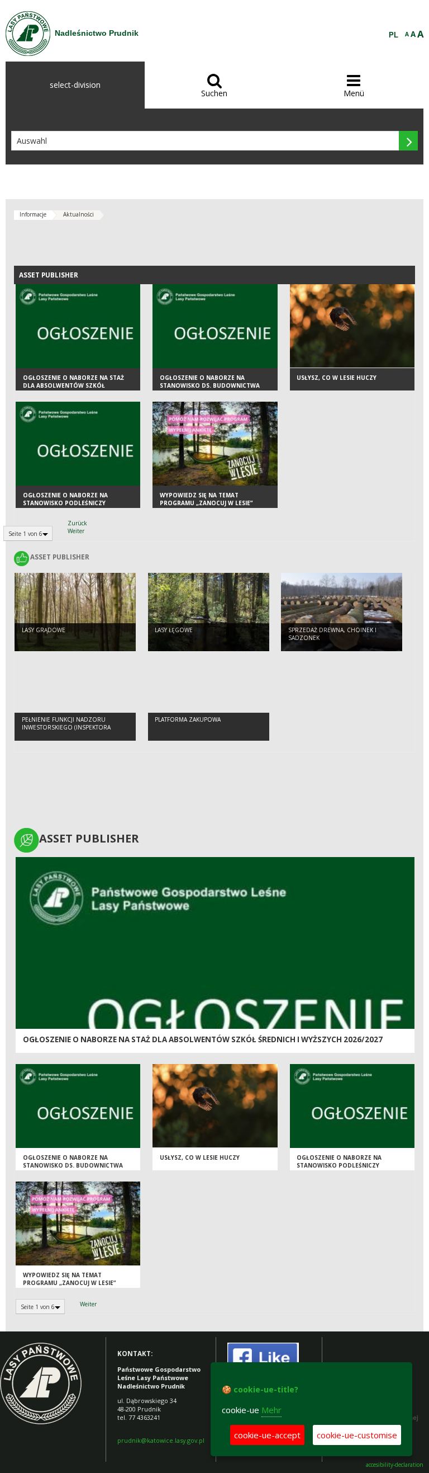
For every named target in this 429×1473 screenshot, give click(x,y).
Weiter (76, 531)
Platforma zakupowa (188, 719)
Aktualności (78, 214)
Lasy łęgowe (174, 630)
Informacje (33, 214)
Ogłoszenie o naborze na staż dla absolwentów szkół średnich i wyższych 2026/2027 (73, 386)
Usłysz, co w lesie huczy (336, 378)
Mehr (271, 1409)
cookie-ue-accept (267, 1435)
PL (393, 35)
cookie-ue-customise (357, 1435)
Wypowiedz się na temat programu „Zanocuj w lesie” (206, 499)
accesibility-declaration (394, 1465)
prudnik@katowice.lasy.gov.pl (160, 1440)
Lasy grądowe (43, 630)
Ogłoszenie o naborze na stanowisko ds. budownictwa (210, 382)
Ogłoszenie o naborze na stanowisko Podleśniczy (65, 499)
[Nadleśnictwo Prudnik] (28, 33)
